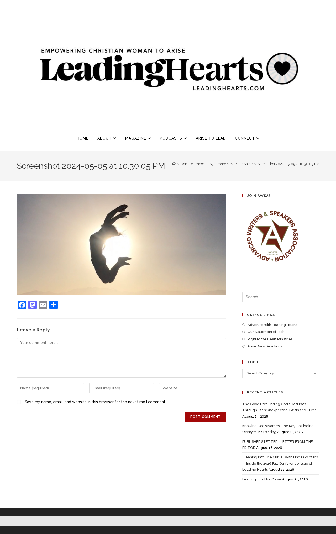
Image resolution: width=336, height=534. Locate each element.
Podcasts (171, 138)
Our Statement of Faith (266, 332)
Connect (245, 138)
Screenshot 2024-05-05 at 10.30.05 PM (288, 164)
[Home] (174, 164)
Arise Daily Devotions (265, 346)
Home (82, 138)
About (105, 138)
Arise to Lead (211, 138)
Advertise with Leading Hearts (272, 325)
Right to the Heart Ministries (270, 339)
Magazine (136, 138)
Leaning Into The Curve (261, 479)
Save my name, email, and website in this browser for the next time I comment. (95, 402)
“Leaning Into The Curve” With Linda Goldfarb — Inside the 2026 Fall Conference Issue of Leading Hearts (280, 463)
